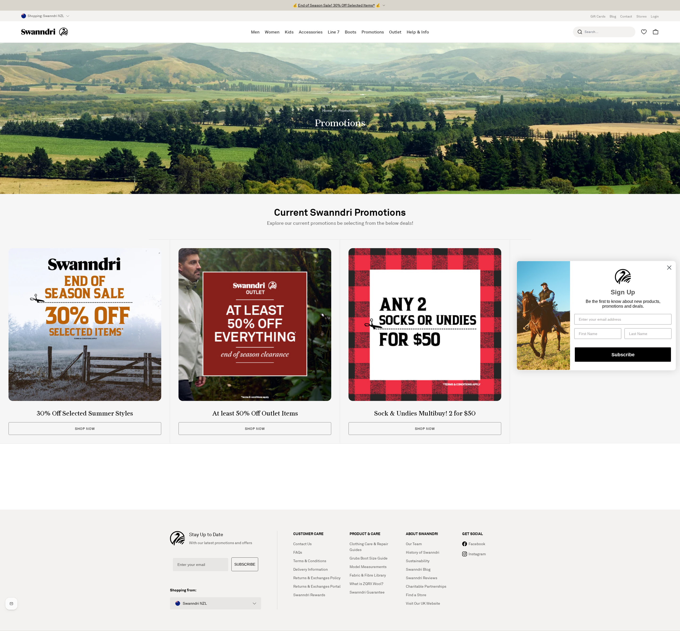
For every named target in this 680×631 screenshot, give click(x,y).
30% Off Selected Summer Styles (85, 413)
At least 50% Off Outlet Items (255, 413)
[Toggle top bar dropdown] (384, 5)
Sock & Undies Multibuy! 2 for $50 (425, 413)
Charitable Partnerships (426, 586)
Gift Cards (597, 16)
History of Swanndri (422, 552)
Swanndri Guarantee (367, 592)
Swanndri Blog (418, 569)
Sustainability (418, 560)
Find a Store (416, 594)
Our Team (414, 543)
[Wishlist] (644, 32)
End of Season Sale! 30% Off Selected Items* (336, 5)
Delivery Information (310, 569)
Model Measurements (368, 566)
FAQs (297, 552)
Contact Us (302, 543)
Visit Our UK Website (423, 603)
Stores (641, 16)
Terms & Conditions (309, 560)
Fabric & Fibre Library (368, 575)
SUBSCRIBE (244, 564)
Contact (626, 16)
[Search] (580, 32)
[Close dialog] (669, 267)
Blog (613, 16)
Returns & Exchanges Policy (317, 577)
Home (327, 110)
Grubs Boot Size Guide (369, 558)
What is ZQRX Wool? (366, 583)
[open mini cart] (655, 32)
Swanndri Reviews (421, 577)
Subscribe (623, 354)
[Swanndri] (44, 32)
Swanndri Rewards (309, 594)
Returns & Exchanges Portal (317, 586)
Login (655, 16)
